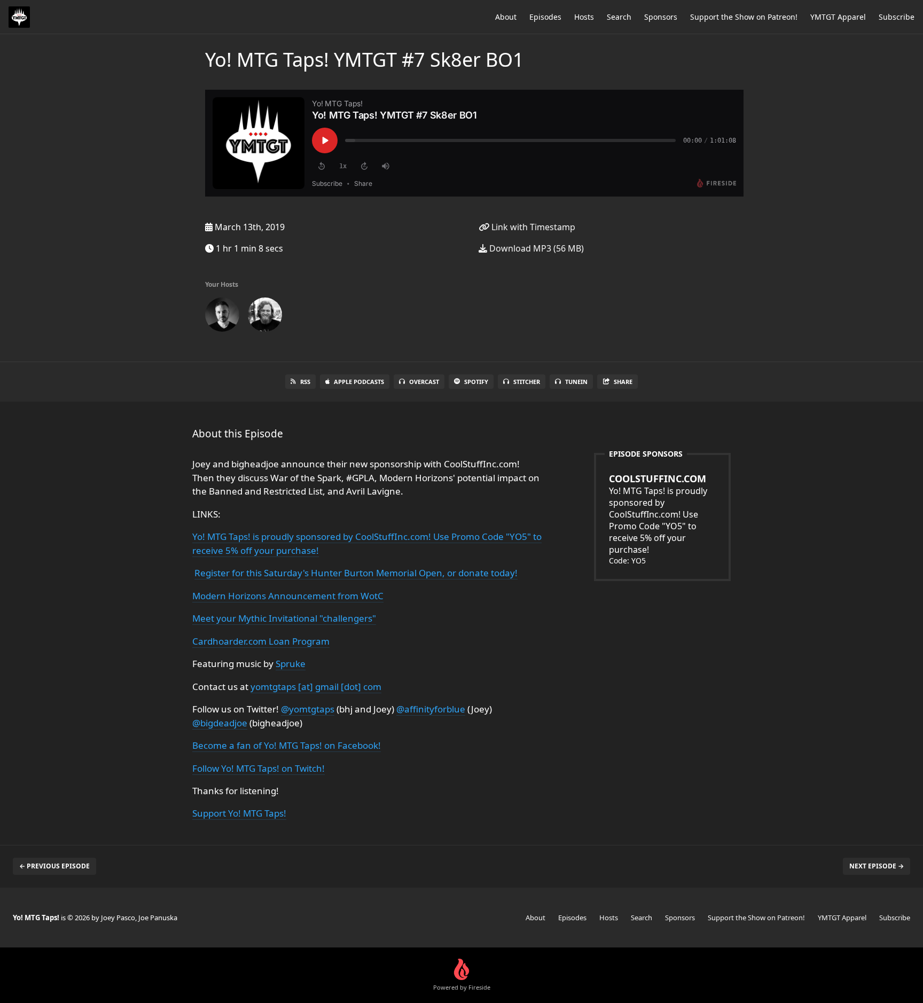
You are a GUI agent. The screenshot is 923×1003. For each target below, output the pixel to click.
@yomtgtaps (307, 709)
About (506, 17)
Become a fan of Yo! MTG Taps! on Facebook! (286, 745)
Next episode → (876, 866)
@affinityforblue (430, 709)
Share (623, 382)
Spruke (291, 663)
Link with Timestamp (532, 227)
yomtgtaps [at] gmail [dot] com (316, 686)
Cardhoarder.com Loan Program (261, 641)
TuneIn (576, 382)
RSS (305, 382)
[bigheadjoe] (265, 316)
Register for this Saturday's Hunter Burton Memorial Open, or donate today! (356, 573)
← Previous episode (54, 866)
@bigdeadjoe (219, 723)
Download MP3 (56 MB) (535, 248)
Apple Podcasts (359, 382)
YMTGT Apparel (838, 17)
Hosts (584, 17)
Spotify (476, 382)
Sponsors (660, 17)
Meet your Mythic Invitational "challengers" (284, 618)
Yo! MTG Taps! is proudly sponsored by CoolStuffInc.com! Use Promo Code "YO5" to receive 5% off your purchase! (658, 513)
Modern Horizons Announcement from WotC (288, 596)
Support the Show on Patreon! (743, 17)
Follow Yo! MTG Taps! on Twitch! (258, 768)
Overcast (424, 382)
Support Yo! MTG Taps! (239, 813)
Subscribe (896, 17)
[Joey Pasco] (222, 316)
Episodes (545, 17)
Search (619, 17)
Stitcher (526, 382)
